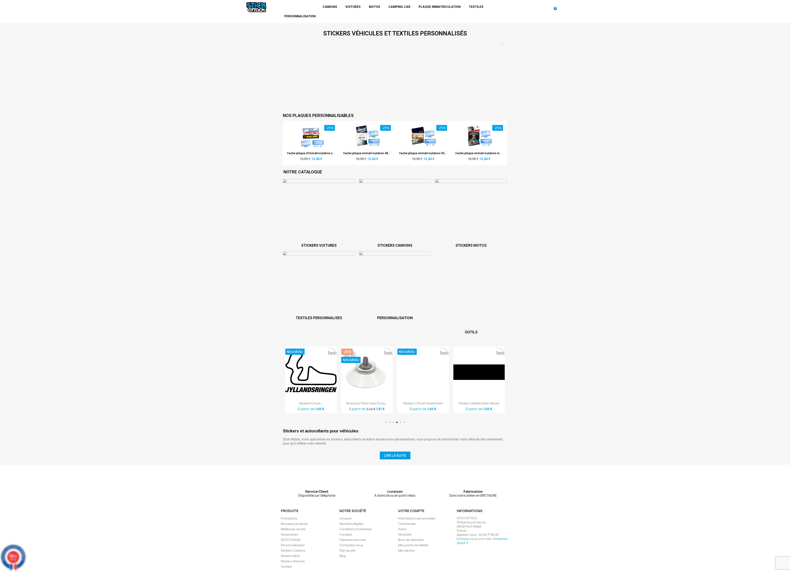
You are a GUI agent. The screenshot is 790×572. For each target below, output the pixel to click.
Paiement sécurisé (352, 540)
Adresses (405, 534)
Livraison (345, 518)
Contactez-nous (351, 545)
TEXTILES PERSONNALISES (319, 318)
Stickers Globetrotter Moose (423, 403)
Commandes (407, 524)
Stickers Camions (293, 550)
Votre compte (411, 511)
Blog (342, 556)
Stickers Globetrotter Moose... (479, 403)
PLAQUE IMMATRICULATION (440, 7)
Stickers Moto (290, 556)
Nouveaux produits (294, 524)
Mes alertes (406, 550)
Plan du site (347, 550)
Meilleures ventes (293, 529)
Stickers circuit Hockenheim (367, 403)
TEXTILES (476, 7)
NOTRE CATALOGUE (302, 171)
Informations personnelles (416, 518)
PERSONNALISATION (300, 16)
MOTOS (374, 7)
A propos (345, 534)
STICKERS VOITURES (319, 245)
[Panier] (554, 11)
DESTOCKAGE (291, 540)
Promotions (289, 518)
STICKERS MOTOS (471, 245)
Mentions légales (351, 524)
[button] (385, 422)
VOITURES (353, 7)
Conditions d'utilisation (355, 529)
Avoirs (402, 529)
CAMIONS (330, 7)
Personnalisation (293, 545)
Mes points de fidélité (413, 545)
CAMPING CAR (399, 7)
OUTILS (471, 332)
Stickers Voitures (293, 561)
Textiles (286, 566)
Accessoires (289, 534)
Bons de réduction (411, 540)
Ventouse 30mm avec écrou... (311, 403)
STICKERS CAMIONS (395, 245)
